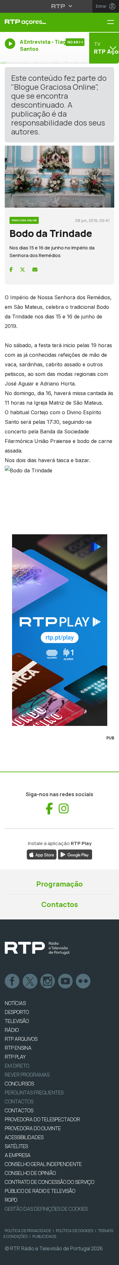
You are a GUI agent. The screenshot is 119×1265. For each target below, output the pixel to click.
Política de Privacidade (28, 1230)
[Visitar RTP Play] (59, 630)
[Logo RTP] (37, 948)
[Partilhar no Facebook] (11, 269)
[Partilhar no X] (22, 269)
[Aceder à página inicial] (39, 22)
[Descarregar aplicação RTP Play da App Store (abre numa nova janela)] (42, 854)
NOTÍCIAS (15, 1003)
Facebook (12, 981)
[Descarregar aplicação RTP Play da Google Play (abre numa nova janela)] (75, 854)
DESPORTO (17, 1012)
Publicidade (44, 1236)
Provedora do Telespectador (42, 1119)
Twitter (30, 981)
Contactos (59, 904)
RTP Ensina (18, 1047)
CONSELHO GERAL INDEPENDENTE (43, 1164)
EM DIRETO (17, 1065)
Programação (59, 884)
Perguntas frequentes (34, 1092)
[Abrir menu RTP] (59, 6)
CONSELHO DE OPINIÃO (30, 1173)
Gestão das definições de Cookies (46, 1208)
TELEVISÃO (17, 1021)
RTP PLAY (15, 1056)
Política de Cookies (74, 1230)
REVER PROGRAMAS (27, 1074)
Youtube (65, 981)
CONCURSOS (19, 1083)
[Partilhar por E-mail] (34, 269)
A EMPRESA (17, 1155)
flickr (83, 981)
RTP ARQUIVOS (21, 1038)
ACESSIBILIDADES (24, 1137)
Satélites (16, 1146)
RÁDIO (12, 1029)
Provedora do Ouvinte (33, 1128)
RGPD (11, 1199)
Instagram (48, 981)
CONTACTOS (19, 1110)
